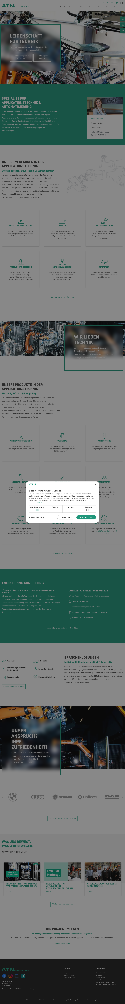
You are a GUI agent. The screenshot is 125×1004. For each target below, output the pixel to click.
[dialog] (62, 502)
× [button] (95, 484)
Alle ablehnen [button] (66, 517)
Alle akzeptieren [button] (86, 517)
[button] (36, 517)
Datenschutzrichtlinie (35, 503)
